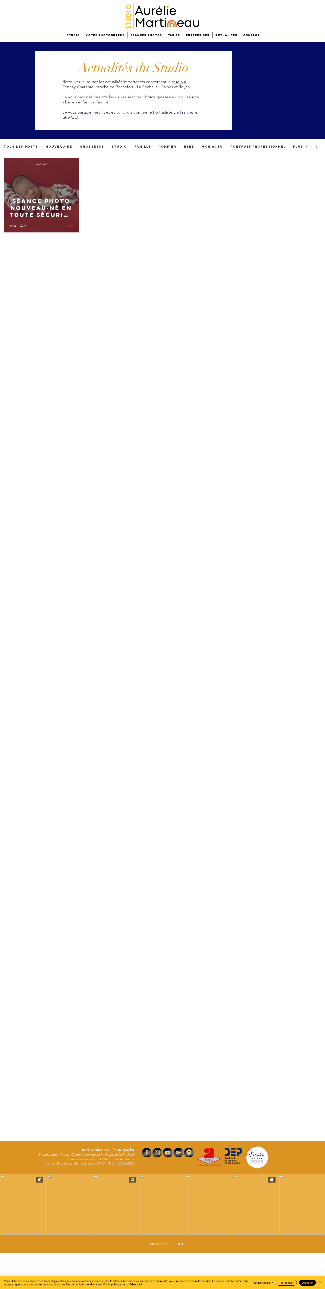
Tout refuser (286, 1282)
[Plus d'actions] (72, 166)
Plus (298, 146)
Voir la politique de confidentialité (122, 1284)
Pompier (167, 146)
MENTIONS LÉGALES (168, 1244)
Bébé (189, 146)
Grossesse (92, 146)
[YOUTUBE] (168, 1153)
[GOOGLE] (178, 1153)
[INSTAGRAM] (157, 1153)
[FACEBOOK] (147, 1153)
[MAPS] (189, 1153)
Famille (142, 146)
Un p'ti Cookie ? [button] (263, 1282)
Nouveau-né (59, 146)
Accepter (307, 1282)
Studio (119, 146)
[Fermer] (320, 1282)
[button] (316, 147)
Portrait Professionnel (258, 146)
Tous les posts (21, 146)
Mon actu (212, 146)
